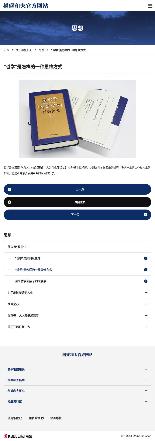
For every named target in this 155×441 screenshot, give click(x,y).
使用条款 (13, 418)
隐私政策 (34, 418)
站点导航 (56, 418)
